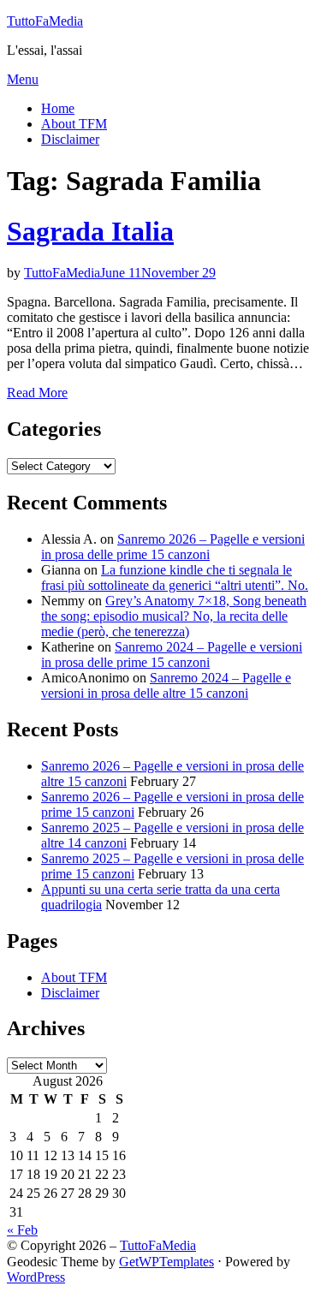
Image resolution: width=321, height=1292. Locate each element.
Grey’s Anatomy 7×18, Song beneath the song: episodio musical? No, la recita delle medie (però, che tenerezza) (173, 616)
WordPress (36, 1277)
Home (57, 108)
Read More (37, 392)
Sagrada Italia (90, 231)
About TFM (74, 123)
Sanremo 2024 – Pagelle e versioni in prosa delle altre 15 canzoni (166, 685)
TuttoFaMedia (45, 21)
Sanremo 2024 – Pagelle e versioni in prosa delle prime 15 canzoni (171, 655)
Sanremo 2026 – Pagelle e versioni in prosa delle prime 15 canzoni (173, 547)
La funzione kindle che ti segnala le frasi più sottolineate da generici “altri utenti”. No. (174, 577)
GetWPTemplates (166, 1261)
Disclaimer (70, 139)
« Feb (22, 1230)
